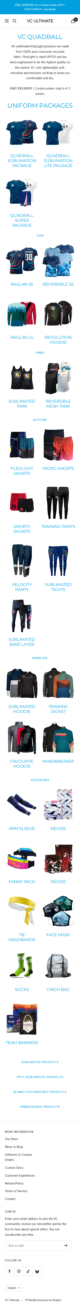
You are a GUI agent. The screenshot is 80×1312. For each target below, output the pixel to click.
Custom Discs (14, 1167)
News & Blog (14, 1146)
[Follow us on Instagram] (18, 1271)
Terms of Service (16, 1191)
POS (27, 1300)
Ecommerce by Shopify (47, 1300)
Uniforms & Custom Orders (18, 1157)
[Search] (14, 21)
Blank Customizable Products (40, 1092)
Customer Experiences (20, 1175)
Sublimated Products (40, 1062)
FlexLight (37, 46)
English (12, 1287)
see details (50, 9)
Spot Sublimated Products (40, 1077)
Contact (10, 1199)
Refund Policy (14, 1183)
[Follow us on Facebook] (9, 1271)
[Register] (65, 1245)
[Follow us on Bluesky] (37, 1271)
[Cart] (73, 21)
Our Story (11, 1139)
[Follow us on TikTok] (28, 1271)
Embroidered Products (40, 1106)
